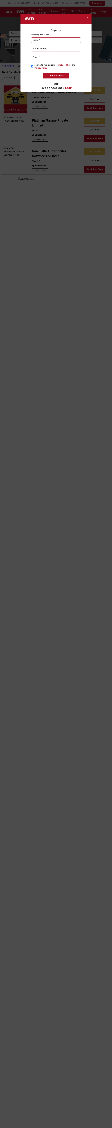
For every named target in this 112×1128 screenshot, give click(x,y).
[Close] (88, 17)
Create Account (56, 75)
